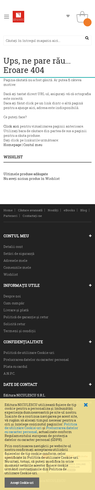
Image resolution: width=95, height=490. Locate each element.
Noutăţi (53, 210)
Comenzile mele (17, 267)
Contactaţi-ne (32, 216)
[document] (47, 445)
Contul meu (32, 145)
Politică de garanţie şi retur (25, 317)
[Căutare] (87, 38)
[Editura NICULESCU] (18, 16)
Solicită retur (14, 324)
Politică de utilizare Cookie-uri (28, 352)
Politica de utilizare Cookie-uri (41, 426)
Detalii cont (13, 246)
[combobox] (47, 40)
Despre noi (12, 296)
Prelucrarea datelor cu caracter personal (36, 359)
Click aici (11, 126)
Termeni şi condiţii (19, 331)
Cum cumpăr (13, 303)
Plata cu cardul (15, 366)
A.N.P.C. (9, 373)
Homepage (12, 145)
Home (8, 210)
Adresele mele (15, 260)
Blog (83, 210)
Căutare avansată (30, 210)
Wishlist (68, 16)
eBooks (69, 210)
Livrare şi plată (16, 310)
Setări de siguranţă (18, 253)
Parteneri (10, 216)
